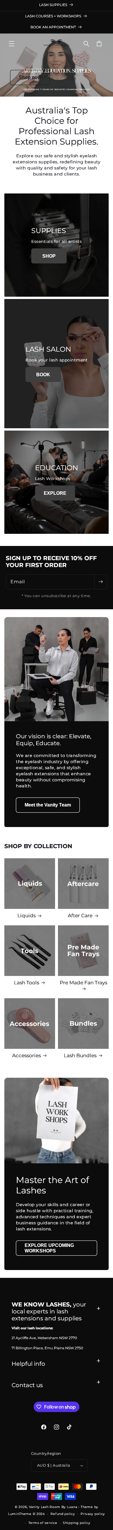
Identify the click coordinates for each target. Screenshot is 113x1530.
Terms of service (42, 1523)
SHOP (49, 256)
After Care (80, 915)
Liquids (26, 915)
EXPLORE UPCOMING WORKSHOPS (49, 1248)
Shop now (30, 77)
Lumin (20, 1514)
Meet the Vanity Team (48, 805)
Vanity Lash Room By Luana (53, 1507)
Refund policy (62, 1514)
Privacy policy (93, 1514)
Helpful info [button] (28, 1363)
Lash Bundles (80, 1055)
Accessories (26, 1055)
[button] (11, 43)
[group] (56, 65)
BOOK (43, 374)
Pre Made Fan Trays (83, 982)
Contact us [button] (27, 1385)
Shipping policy (76, 1523)
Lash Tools (26, 982)
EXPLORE (55, 493)
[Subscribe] (100, 581)
